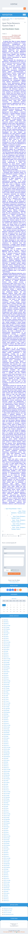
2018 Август (6, 723)
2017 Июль (6, 699)
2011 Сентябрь (7, 625)
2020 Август (6, 767)
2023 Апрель (6, 826)
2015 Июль (6, 655)
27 (10, 611)
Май (11, 18)
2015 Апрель (6, 649)
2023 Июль (6, 832)
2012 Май (6, 634)
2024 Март (6, 847)
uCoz (15, 931)
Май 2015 (14, 598)
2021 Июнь (6, 786)
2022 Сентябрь (7, 813)
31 (24, 611)
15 (17, 607)
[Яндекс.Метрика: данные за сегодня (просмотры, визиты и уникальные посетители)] (20, 932)
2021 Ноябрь (6, 795)
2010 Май (6, 619)
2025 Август (6, 878)
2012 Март (6, 631)
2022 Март (6, 802)
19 (7, 609)
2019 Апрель (6, 738)
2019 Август (6, 745)
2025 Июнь (6, 874)
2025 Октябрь (7, 882)
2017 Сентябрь (7, 703)
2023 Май (6, 828)
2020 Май (6, 762)
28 (13, 611)
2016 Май (6, 673)
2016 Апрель (6, 671)
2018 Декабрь (7, 730)
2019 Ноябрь (6, 751)
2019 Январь (6, 732)
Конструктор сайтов (7, 931)
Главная (4, 18)
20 (10, 609)
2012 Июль (6, 638)
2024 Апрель (6, 848)
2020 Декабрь (7, 775)
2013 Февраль (7, 645)
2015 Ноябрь (6, 662)
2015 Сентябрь (7, 658)
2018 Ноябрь (6, 728)
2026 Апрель (6, 893)
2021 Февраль (7, 778)
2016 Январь (6, 666)
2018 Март (6, 714)
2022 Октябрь (7, 815)
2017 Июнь (6, 697)
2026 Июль (6, 898)
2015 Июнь (6, 653)
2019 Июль (6, 743)
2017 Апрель (6, 693)
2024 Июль (6, 854)
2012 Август (6, 640)
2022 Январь (6, 799)
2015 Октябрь (7, 660)
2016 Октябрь (7, 682)
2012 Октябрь (7, 644)
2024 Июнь (6, 852)
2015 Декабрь (7, 664)
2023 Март (6, 824)
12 (7, 607)
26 (7, 611)
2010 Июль (6, 623)
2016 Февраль (7, 668)
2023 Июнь (6, 830)
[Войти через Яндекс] (15, 590)
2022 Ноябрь (6, 817)
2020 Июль (6, 765)
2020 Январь (6, 754)
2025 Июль (6, 876)
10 (24, 605)
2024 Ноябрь (6, 861)
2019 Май (6, 740)
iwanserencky (11, 534)
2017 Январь (6, 688)
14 (13, 607)
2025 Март (6, 869)
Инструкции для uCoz (9, 914)
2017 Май (6, 695)
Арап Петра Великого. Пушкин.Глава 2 (18, 513)
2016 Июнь (6, 675)
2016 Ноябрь (6, 684)
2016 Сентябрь (7, 680)
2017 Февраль (7, 690)
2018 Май (6, 717)
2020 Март (6, 758)
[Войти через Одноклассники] (20, 590)
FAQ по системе (7, 912)
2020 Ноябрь (6, 773)
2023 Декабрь (7, 841)
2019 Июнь (6, 741)
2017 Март (6, 692)
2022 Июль (6, 810)
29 (17, 611)
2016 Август (6, 679)
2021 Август (6, 789)
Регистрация (12, 581)
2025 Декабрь (7, 885)
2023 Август (6, 834)
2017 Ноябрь (6, 706)
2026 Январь (6, 887)
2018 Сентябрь (7, 725)
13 (10, 607)
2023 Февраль (7, 823)
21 (13, 609)
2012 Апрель (6, 632)
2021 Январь (6, 776)
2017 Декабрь (7, 708)
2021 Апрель (6, 782)
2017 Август (6, 701)
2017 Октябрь (7, 704)
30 (20, 611)
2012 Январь (6, 627)
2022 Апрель (6, 804)
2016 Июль (6, 677)
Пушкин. (5, 536)
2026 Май (6, 895)
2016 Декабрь (7, 686)
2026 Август (6, 900)
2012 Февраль (7, 629)
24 (24, 609)
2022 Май (6, 806)
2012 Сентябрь (7, 642)
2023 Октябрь (7, 837)
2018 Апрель (6, 716)
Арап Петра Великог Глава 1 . (14, 508)
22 (17, 609)
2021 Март (6, 780)
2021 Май (6, 784)
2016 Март (6, 669)
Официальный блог (8, 908)
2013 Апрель (6, 647)
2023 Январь (6, 821)
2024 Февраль (7, 845)
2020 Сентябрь (7, 769)
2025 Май (6, 873)
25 (3, 611)
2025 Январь (6, 865)
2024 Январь (6, 843)
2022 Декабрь (7, 819)
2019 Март (6, 736)
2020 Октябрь (7, 771)
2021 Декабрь (7, 797)
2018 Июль (6, 721)
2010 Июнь (6, 621)
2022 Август (6, 812)
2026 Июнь (6, 897)
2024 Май (6, 850)
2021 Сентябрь (7, 791)
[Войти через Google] (18, 590)
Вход (17, 581)
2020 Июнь (6, 764)
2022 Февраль (7, 800)
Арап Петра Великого (12, 536)
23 (20, 609)
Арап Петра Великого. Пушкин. (10, 29)
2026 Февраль (7, 889)
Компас (14, 4)
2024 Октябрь (7, 860)
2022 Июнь (6, 808)
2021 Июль (6, 788)
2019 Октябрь (7, 749)
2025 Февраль (7, 867)
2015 (8, 18)
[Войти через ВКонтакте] (10, 590)
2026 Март (6, 891)
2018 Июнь (6, 719)
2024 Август (6, 856)
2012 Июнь (6, 636)
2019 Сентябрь (7, 747)
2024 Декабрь (7, 863)
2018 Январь (6, 710)
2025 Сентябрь (7, 880)
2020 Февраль (7, 756)
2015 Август (6, 656)
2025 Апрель (6, 871)
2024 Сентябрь (7, 858)
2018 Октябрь (7, 727)
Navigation (7, 15)
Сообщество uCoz (8, 910)
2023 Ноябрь (6, 839)
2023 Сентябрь (7, 836)
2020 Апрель (6, 760)
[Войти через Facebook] (13, 590)
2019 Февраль (7, 734)
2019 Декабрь (7, 752)
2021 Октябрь (7, 793)
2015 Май (6, 651)
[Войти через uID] (7, 590)
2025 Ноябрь (6, 884)
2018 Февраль (7, 712)
